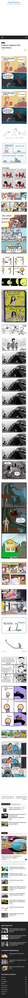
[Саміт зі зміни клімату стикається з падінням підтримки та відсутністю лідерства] (4, 930)
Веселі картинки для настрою (16, 880)
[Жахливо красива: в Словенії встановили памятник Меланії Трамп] (4, 875)
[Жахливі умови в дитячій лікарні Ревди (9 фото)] (4, 915)
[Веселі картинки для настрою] (4, 882)
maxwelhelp (3, 859)
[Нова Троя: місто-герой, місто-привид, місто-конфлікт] (14, 845)
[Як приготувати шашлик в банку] (4, 908)
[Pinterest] (9, 53)
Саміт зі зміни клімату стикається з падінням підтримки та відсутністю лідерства (17, 930)
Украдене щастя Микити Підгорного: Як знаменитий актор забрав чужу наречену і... (18, 888)
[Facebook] (2, 53)
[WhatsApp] (12, 53)
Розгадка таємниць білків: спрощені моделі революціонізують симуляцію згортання (17, 937)
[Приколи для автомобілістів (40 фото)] (4, 968)
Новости (7, 40)
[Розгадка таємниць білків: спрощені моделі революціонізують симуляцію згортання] (4, 937)
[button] (2, 37)
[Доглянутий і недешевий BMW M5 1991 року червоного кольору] (4, 895)
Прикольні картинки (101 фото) (16, 953)
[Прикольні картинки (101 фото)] (4, 955)
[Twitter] (5, 53)
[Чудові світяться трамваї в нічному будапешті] (4, 961)
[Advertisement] (14, 21)
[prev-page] (2, 829)
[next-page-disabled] (4, 829)
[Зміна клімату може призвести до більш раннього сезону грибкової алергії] (4, 902)
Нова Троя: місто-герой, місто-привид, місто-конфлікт (11, 857)
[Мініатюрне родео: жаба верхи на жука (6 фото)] (4, 824)
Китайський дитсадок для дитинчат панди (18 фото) (7, 797)
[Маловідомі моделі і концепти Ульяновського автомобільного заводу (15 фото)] (4, 816)
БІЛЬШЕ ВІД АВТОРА (15, 804)
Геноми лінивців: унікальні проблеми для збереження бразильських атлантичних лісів (17, 944)
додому (2, 40)
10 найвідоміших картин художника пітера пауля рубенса (21, 798)
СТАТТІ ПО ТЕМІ (5, 804)
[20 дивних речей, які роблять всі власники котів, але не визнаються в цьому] (4, 868)
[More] (15, 53)
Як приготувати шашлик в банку (16, 907)
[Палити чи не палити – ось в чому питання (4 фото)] (4, 809)
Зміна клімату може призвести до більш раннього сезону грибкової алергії (17, 901)
